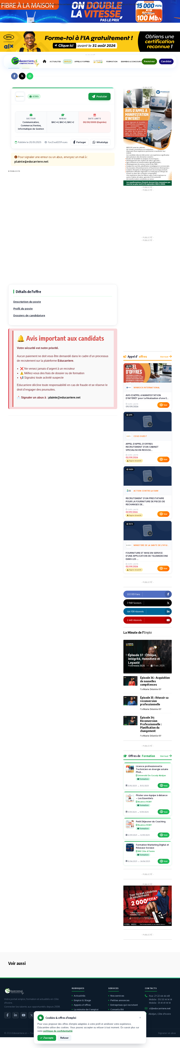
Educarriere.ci (19, 1033)
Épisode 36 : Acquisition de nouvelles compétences (155, 681)
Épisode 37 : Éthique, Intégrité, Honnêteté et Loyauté (144, 658)
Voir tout (164, 356)
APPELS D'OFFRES (82, 62)
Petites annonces (119, 1000)
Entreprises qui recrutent (124, 1004)
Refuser (64, 1038)
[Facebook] (7, 1015)
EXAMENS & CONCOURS (131, 62)
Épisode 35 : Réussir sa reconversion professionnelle (154, 701)
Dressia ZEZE (138, 665)
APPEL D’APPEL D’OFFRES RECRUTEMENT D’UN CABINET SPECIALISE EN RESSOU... (142, 446)
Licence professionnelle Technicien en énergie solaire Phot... (152, 769)
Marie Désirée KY (152, 689)
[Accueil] (44, 61)
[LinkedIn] (15, 1015)
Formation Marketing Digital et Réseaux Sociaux (152, 846)
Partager (81, 142)
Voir (165, 405)
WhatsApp (102, 142)
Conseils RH (117, 1009)
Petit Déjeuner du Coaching (150, 821)
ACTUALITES (55, 62)
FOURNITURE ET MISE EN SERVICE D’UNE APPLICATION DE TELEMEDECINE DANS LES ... (147, 555)
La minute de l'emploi (86, 1009)
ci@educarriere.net (160, 1008)
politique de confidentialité (57, 1031)
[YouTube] (23, 1015)
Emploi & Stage (82, 1000)
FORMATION (111, 62)
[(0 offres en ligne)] (20, 96)
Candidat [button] (166, 61)
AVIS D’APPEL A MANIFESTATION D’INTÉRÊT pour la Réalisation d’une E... (147, 397)
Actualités (79, 995)
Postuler (102, 96)
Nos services (117, 995)
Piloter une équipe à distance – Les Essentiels (152, 797)
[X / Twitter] (31, 1015)
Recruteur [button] (149, 61)
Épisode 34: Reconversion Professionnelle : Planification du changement (151, 724)
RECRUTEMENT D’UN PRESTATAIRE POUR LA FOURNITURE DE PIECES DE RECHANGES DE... (145, 501)
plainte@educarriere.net (64, 397)
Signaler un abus (167, 1033)
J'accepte (48, 1038)
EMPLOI (67, 62)
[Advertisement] (22, 226)
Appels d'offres (82, 1004)
